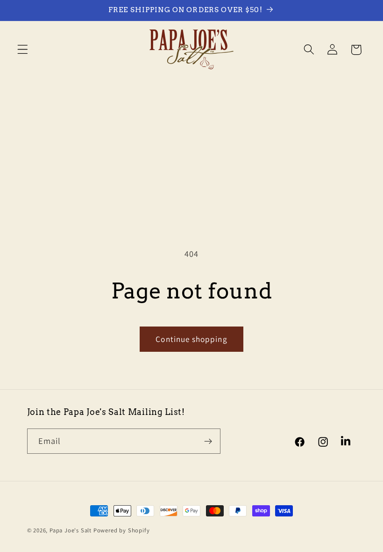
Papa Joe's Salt (71, 530)
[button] (23, 50)
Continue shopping (191, 339)
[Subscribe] (208, 441)
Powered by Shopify (121, 530)
